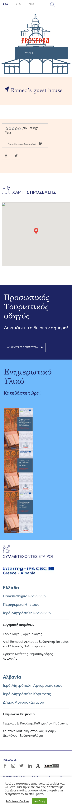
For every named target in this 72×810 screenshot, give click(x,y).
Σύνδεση (29, 53)
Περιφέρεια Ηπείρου (21, 604)
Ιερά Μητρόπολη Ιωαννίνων (27, 612)
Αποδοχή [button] (39, 801)
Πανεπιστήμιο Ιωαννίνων (24, 596)
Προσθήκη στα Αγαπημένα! (22, 144)
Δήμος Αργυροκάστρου (23, 702)
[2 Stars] (9, 128)
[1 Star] (6, 128)
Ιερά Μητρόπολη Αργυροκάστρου (32, 685)
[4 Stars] (16, 128)
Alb (18, 4)
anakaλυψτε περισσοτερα (22, 347)
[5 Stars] (19, 128)
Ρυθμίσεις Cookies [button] (17, 801)
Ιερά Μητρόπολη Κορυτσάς (27, 693)
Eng (31, 4)
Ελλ (5, 4)
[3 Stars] (13, 128)
